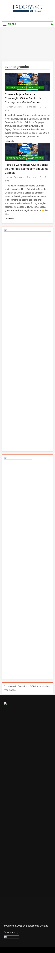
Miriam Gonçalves (15, 107)
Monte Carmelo (35, 88)
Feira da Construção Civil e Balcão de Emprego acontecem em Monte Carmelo (26, 168)
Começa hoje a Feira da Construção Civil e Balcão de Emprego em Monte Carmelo (23, 98)
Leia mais (9, 141)
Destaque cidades (16, 88)
